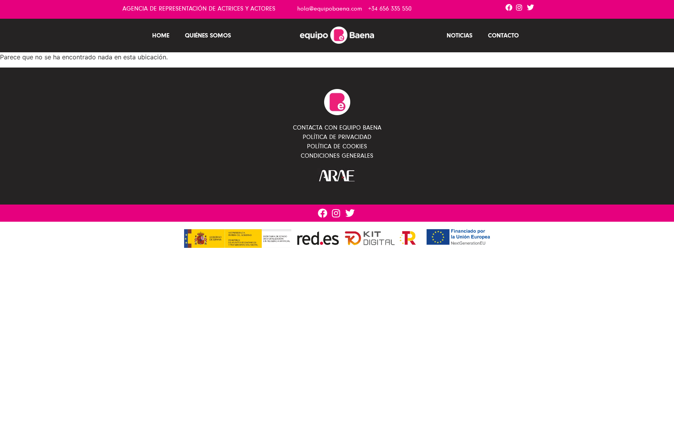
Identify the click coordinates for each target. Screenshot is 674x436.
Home (160, 35)
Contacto (503, 35)
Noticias (459, 35)
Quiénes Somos (208, 35)
